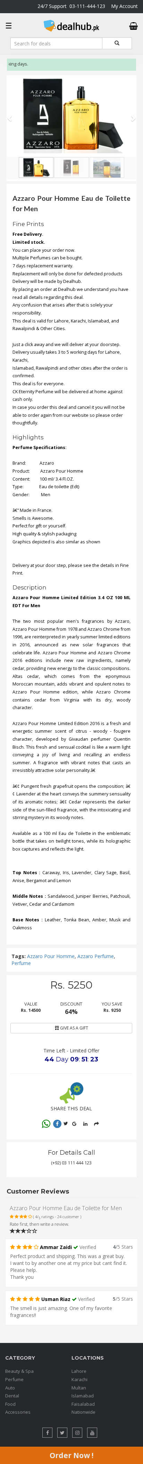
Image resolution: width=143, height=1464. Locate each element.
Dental (12, 1396)
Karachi (79, 1379)
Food (10, 1404)
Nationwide (83, 1412)
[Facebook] (57, 1124)
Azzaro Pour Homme (51, 956)
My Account (124, 6)
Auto (10, 1388)
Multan (79, 1388)
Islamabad (83, 1396)
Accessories (18, 1412)
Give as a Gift (73, 1028)
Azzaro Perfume (95, 956)
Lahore (79, 1371)
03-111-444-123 (87, 6)
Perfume (21, 963)
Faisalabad (83, 1404)
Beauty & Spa (19, 1371)
